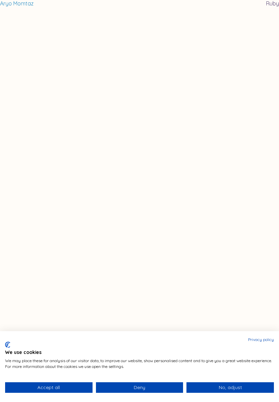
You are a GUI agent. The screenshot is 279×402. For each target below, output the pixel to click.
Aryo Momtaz (17, 3)
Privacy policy (261, 339)
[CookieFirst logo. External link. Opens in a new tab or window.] (7, 345)
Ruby (272, 3)
